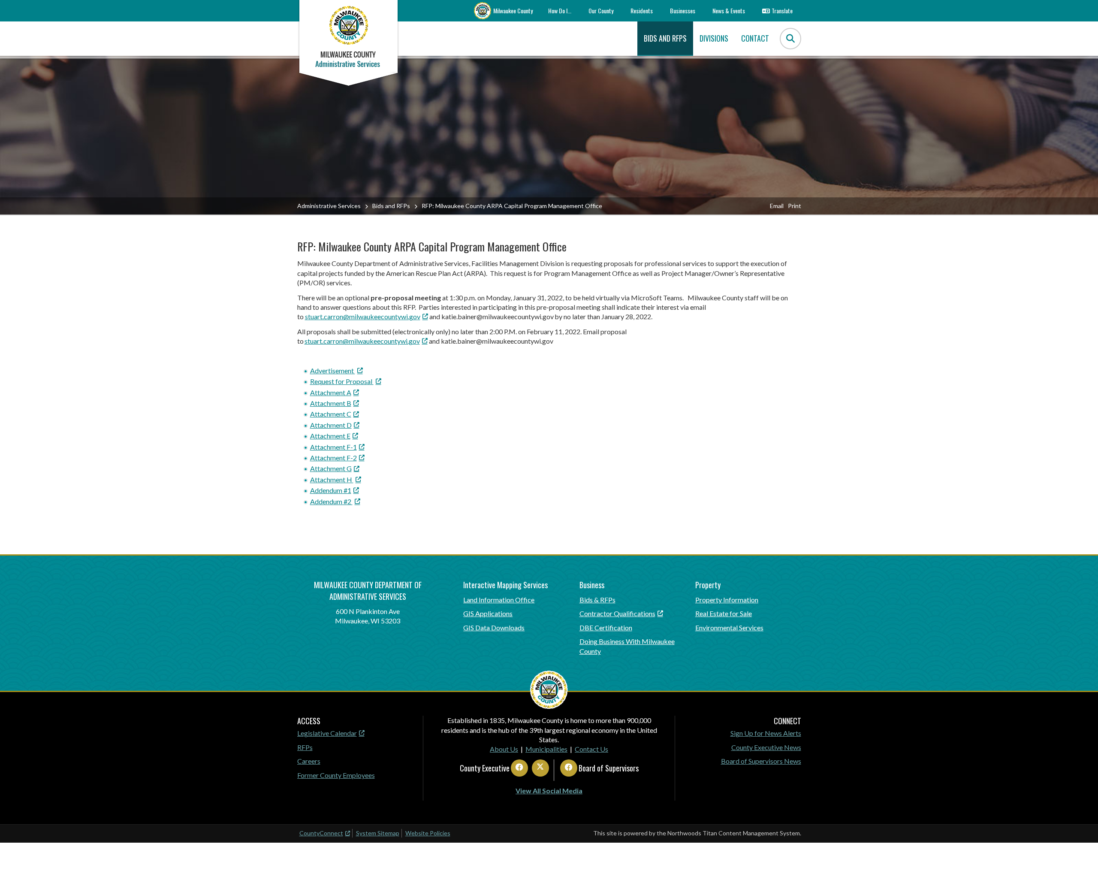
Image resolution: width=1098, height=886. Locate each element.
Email (777, 205)
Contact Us (591, 749)
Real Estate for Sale (723, 613)
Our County (600, 10)
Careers (308, 761)
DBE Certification (605, 627)
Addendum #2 (331, 501)
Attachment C (330, 414)
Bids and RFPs (391, 205)
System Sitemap (377, 833)
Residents (641, 10)
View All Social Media (549, 790)
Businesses (682, 10)
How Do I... (559, 10)
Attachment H (331, 479)
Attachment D (331, 425)
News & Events (728, 10)
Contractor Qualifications (617, 613)
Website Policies (427, 833)
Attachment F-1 (333, 447)
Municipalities (546, 749)
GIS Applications (488, 613)
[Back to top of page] (1080, 865)
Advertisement (332, 370)
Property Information (726, 600)
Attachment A (330, 392)
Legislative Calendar (327, 733)
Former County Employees (336, 775)
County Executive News (766, 747)
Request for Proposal (342, 381)
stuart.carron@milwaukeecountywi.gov (362, 316)
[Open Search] (790, 38)
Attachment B (330, 403)
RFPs (305, 747)
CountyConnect (321, 833)
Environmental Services (729, 627)
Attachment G (331, 468)
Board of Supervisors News (761, 761)
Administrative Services (329, 205)
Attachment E (330, 436)
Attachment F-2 (333, 458)
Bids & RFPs (597, 600)
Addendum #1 (330, 490)
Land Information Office (498, 600)
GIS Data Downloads (494, 627)
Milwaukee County (513, 10)
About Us (504, 749)
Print (794, 205)
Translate (782, 10)
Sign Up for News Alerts (765, 733)
